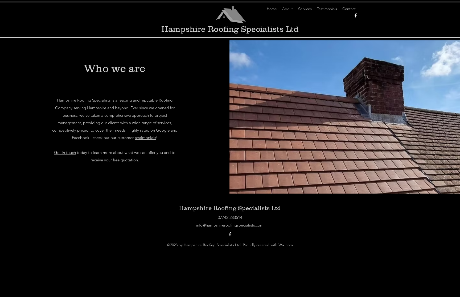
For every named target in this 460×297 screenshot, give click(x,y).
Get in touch (65, 152)
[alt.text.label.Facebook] (355, 15)
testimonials (145, 137)
